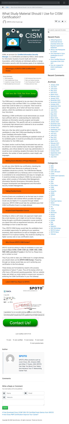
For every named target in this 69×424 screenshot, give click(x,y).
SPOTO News (55, 232)
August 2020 (55, 155)
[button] (56, 21)
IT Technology (55, 205)
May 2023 (54, 90)
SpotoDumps (16, 420)
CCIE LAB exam (55, 171)
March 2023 (54, 94)
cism (9, 340)
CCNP (52, 179)
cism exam (40, 340)
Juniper (53, 210)
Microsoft (53, 212)
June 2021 (54, 135)
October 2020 (55, 151)
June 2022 (54, 112)
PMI (52, 222)
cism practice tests (37, 343)
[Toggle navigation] (64, 3)
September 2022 (56, 106)
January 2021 (55, 145)
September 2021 (56, 129)
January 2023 (55, 98)
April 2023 (54, 92)
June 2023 (54, 88)
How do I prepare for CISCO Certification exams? (57, 67)
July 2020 (54, 156)
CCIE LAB (53, 170)
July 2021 (53, 133)
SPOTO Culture (55, 230)
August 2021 (54, 131)
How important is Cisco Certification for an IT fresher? (58, 55)
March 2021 (54, 141)
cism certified (19, 340)
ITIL (52, 206)
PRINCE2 (53, 226)
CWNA (53, 195)
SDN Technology (56, 228)
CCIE (52, 168)
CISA (52, 183)
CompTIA (53, 191)
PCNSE (53, 220)
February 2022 (55, 120)
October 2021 (55, 127)
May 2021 (54, 137)
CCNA (52, 173)
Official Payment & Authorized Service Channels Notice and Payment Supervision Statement (57, 43)
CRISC (52, 193)
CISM (52, 187)
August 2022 (55, 108)
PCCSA (53, 216)
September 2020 (56, 153)
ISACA (52, 203)
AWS (52, 166)
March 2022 (54, 118)
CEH (52, 181)
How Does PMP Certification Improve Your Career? (20, 414)
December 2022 (55, 100)
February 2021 (55, 143)
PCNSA (53, 218)
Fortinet (53, 199)
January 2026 (55, 85)
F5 (51, 197)
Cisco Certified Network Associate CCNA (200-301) (58, 61)
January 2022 (55, 121)
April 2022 (54, 116)
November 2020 (56, 149)
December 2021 (55, 123)
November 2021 (55, 125)
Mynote (40, 420)
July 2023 (54, 86)
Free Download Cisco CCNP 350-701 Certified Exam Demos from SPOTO (28, 412)
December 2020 (55, 147)
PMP (52, 224)
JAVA (52, 208)
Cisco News (54, 185)
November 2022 (56, 102)
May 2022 (54, 114)
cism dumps (29, 340)
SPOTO (9, 22)
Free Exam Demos (56, 201)
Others (53, 214)
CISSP (52, 189)
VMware (53, 234)
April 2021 (54, 139)
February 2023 (55, 96)
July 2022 (54, 110)
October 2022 (55, 104)
